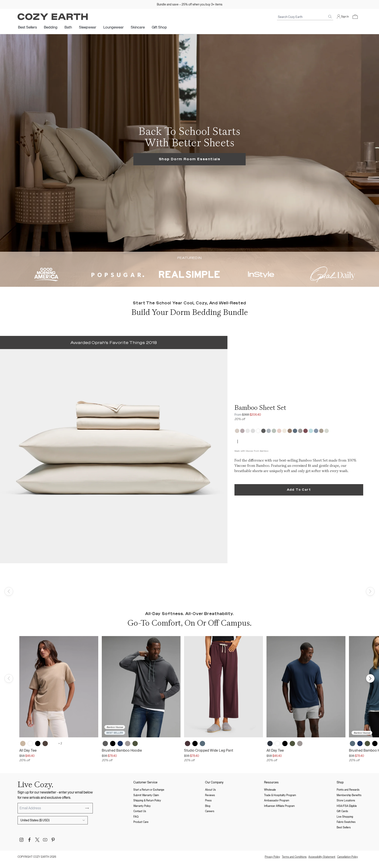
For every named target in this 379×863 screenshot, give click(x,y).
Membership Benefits (349, 795)
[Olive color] (135, 743)
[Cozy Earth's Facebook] (29, 840)
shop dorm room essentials (189, 159)
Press (208, 800)
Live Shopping (345, 816)
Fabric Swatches (346, 822)
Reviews (210, 795)
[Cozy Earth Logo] (53, 16)
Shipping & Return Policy (147, 800)
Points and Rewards (348, 789)
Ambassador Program (276, 800)
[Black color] (112, 743)
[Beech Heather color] (22, 743)
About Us (210, 789)
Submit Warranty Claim (146, 795)
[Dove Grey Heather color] (52, 743)
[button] (355, 16)
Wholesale (270, 789)
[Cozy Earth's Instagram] (21, 840)
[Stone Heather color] (299, 743)
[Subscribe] (87, 808)
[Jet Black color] (37, 743)
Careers (209, 811)
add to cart (299, 489)
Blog (207, 806)
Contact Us (139, 811)
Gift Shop (159, 27)
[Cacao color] (45, 743)
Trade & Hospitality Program (280, 795)
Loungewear (113, 27)
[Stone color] (127, 743)
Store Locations (346, 800)
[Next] (370, 591)
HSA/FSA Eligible (347, 806)
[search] (330, 17)
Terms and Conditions (294, 856)
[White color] (30, 743)
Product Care (140, 822)
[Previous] (8, 591)
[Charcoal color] (105, 743)
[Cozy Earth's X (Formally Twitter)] (37, 840)
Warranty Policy (142, 806)
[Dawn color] (202, 743)
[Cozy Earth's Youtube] (45, 840)
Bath (68, 27)
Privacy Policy (272, 856)
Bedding (50, 27)
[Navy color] (120, 743)
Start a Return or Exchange (148, 789)
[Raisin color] (187, 743)
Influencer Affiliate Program (279, 806)
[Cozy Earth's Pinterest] (53, 840)
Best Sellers (27, 27)
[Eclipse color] (270, 743)
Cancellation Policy (347, 856)
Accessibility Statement (321, 856)
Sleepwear (87, 27)
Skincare (138, 27)
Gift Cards (342, 811)
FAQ (135, 816)
